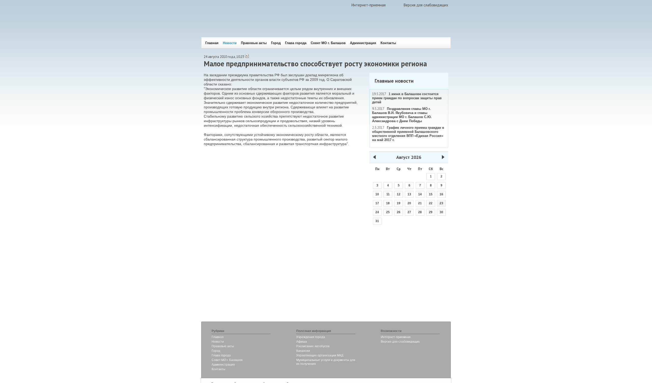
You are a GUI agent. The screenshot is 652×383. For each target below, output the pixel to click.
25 (388, 212)
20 (409, 203)
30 (441, 212)
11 (388, 194)
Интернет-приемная (368, 5)
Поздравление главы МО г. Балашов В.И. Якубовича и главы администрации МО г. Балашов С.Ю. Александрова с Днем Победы (402, 115)
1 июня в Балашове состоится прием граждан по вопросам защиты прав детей (407, 98)
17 (377, 203)
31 (377, 221)
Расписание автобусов (312, 346)
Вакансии (303, 351)
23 (441, 203)
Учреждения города (310, 337)
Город (276, 43)
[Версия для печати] (247, 57)
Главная (212, 43)
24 (377, 212)
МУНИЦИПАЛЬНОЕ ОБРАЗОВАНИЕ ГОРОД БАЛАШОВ (278, 27)
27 (409, 212)
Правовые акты (254, 43)
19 (398, 203)
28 (420, 212)
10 (377, 194)
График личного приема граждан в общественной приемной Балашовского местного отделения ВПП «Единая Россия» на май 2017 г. (408, 134)
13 (409, 194)
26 (398, 212)
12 (398, 194)
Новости (230, 43)
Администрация (363, 43)
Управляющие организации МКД (319, 355)
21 (420, 203)
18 (388, 203)
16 (441, 194)
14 (420, 194)
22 (430, 203)
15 (430, 194)
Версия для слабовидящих (426, 5)
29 (430, 212)
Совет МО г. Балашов (328, 43)
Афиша (301, 341)
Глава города (295, 43)
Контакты (388, 43)
